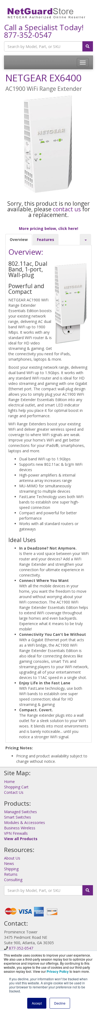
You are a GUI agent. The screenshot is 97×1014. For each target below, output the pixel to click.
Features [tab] (45, 239)
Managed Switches (20, 811)
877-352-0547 (28, 35)
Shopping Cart (16, 786)
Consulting (13, 879)
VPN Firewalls (16, 833)
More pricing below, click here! (48, 228)
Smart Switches (17, 817)
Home (9, 781)
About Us (12, 858)
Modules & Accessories (24, 822)
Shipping (11, 868)
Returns (11, 874)
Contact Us (13, 792)
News (9, 863)
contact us (67, 209)
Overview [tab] (19, 239)
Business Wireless (19, 827)
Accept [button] (37, 1003)
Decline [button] (59, 1003)
